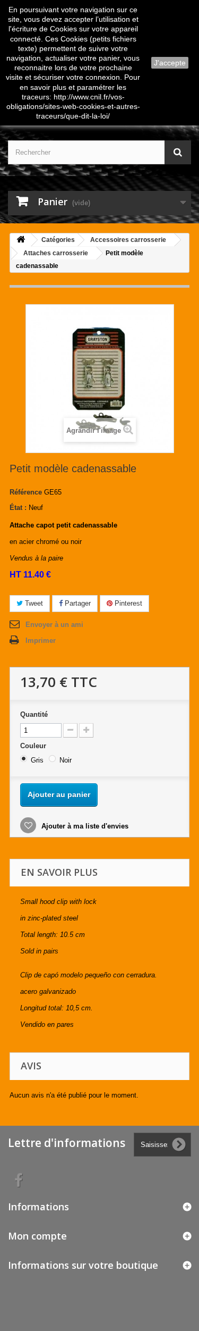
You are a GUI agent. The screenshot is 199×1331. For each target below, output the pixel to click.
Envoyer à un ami (54, 625)
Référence (26, 492)
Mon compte (37, 1235)
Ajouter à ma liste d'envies (83, 826)
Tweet (33, 603)
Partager (77, 603)
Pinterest (127, 603)
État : (18, 508)
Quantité (34, 714)
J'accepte (170, 62)
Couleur (34, 746)
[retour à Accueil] (21, 240)
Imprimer (40, 640)
